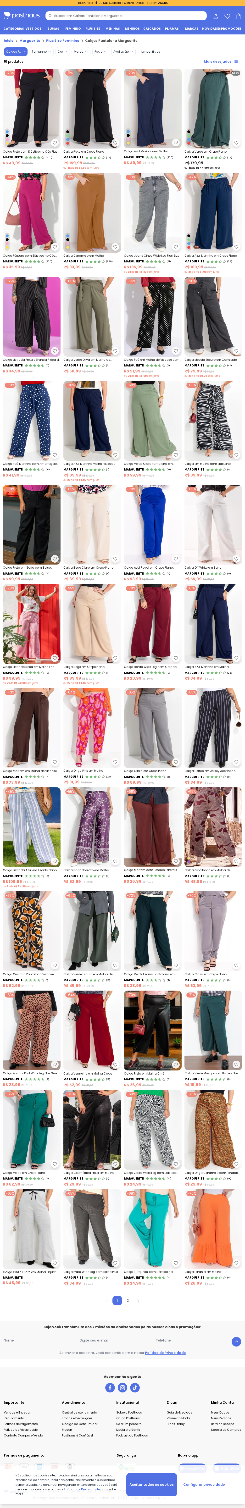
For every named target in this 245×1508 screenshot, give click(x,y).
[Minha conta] (215, 16)
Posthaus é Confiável (77, 1435)
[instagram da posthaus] (122, 1387)
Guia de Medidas (179, 1412)
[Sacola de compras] (238, 16)
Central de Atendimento (79, 1412)
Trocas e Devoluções (77, 1418)
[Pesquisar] (50, 16)
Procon (67, 1430)
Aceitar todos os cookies (151, 1484)
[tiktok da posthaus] (135, 1387)
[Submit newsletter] (236, 1342)
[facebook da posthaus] (110, 1387)
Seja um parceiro (128, 1424)
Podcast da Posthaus (132, 1435)
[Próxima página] (138, 1300)
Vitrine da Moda (178, 1418)
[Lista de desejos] (227, 16)
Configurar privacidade (204, 1484)
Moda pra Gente (128, 1430)
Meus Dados (220, 1412)
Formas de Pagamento (21, 1424)
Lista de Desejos (222, 1424)
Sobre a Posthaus (129, 1412)
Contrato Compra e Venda (23, 1435)
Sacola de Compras (226, 1430)
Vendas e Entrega (17, 1412)
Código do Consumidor (79, 1424)
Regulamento (14, 1418)
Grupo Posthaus (128, 1418)
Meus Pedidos (221, 1418)
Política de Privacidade (165, 1352)
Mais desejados (218, 61)
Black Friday (176, 1424)
